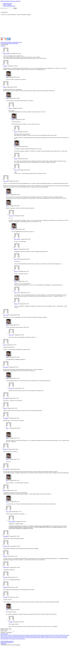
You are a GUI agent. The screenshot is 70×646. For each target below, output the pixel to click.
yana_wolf (16, 169)
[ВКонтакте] (9, 39)
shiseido (27, 635)
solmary (5, 556)
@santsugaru (3, 643)
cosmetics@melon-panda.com (7, 641)
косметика (32, 636)
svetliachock (6, 536)
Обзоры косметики (7, 3)
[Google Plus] (1, 39)
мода (5, 37)
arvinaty (5, 66)
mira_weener (17, 239)
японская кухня (14, 638)
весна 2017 (55, 635)
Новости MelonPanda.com (9, 5)
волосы (64, 635)
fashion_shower (6, 53)
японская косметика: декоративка (60, 637)
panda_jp (16, 249)
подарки (2, 637)
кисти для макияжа (26, 636)
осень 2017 (65, 636)
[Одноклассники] (5, 39)
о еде (54, 636)
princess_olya (6, 546)
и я (12, 636)
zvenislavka (5, 418)
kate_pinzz (5, 367)
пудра (26, 637)
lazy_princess (6, 469)
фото (52, 637)
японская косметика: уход (6, 638)
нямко (52, 636)
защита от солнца (7, 636)
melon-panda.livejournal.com (7, 642)
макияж (42, 636)
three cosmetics (41, 635)
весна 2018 (60, 635)
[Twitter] (7, 39)
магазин (38, 636)
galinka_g (5, 449)
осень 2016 (60, 636)
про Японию (21, 637)
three (37, 635)
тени (50, 637)
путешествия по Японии (32, 637)
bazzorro (5, 577)
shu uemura (31, 635)
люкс (36, 636)
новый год (48, 636)
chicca (3, 635)
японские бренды (21, 638)
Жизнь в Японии (7, 4)
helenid (4, 408)
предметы (9, 37)
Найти (15, 8)
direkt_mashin (12, 521)
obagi (24, 635)
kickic (4, 490)
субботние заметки (45, 637)
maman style (10, 635)
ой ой (57, 636)
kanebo (6, 635)
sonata (4, 87)
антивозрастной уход (48, 635)
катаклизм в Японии (17, 636)
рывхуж (39, 637)
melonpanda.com (4, 633)
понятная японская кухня (9, 637)
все (1, 635)
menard (21, 635)
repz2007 (5, 587)
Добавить (3, 45)
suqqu (35, 635)
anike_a (7, 428)
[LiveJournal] (3, 39)
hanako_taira (6, 567)
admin (7, 77)
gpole (4, 344)
